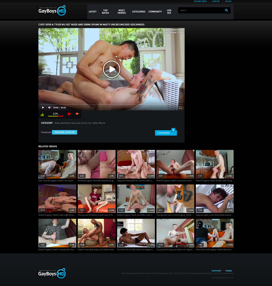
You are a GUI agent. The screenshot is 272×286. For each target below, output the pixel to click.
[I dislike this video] (69, 114)
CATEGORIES (138, 11)
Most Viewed (122, 11)
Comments (165, 132)
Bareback (65, 123)
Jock (78, 123)
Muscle (101, 123)
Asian (57, 123)
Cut (89, 123)
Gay (73, 123)
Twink (94, 123)
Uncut (84, 123)
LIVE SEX (169, 11)
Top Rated (105, 11)
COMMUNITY (155, 11)
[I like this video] (42, 114)
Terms (228, 270)
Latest (92, 11)
